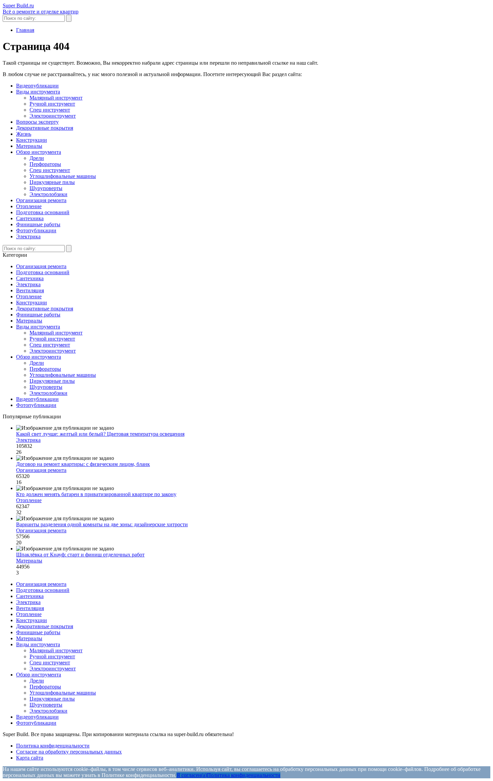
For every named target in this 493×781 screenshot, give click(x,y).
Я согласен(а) (191, 775)
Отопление (29, 206)
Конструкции (31, 140)
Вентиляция (30, 290)
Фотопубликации (36, 230)
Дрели (37, 158)
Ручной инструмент (52, 104)
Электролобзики (48, 194)
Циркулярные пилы (52, 182)
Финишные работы (38, 224)
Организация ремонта (41, 200)
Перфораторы (45, 164)
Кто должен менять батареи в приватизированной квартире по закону (96, 494)
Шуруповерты (46, 188)
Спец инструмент (50, 110)
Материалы (29, 146)
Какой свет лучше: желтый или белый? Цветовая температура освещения (100, 434)
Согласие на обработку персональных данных (69, 752)
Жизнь (23, 134)
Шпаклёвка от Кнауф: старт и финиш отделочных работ (80, 554)
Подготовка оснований (42, 212)
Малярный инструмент (56, 98)
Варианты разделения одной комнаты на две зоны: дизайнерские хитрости (102, 524)
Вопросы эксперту (37, 122)
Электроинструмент (53, 116)
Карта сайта (29, 758)
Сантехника (30, 218)
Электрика (28, 236)
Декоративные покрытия (44, 128)
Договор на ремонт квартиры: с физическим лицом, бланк (83, 464)
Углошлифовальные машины (63, 176)
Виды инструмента (38, 92)
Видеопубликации (37, 85)
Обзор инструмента (38, 152)
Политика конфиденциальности (53, 745)
